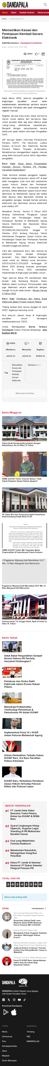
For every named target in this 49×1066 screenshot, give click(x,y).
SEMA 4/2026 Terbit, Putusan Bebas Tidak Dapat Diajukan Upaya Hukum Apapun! (21, 480)
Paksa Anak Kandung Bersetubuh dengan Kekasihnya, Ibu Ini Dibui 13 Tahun (21, 444)
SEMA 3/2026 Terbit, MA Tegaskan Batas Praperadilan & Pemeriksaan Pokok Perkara (22, 551)
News (4, 19)
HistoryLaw (7, 1036)
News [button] (5, 12)
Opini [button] (13, 12)
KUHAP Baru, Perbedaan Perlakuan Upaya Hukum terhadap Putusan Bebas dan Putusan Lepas (24, 783)
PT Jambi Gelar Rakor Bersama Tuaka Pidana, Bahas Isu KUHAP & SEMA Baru (24, 814)
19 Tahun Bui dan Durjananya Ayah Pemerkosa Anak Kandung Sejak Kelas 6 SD (23, 515)
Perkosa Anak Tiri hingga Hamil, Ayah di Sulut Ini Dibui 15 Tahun (24, 622)
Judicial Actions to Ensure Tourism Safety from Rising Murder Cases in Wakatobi (30, 950)
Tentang (30, 1032)
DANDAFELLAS (33, 1041)
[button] (45, 4)
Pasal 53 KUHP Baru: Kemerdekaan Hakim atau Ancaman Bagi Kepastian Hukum (30, 962)
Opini (4, 1051)
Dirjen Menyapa (9, 1060)
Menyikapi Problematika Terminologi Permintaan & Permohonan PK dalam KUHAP (21, 709)
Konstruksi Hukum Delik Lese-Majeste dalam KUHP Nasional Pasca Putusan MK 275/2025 (28, 922)
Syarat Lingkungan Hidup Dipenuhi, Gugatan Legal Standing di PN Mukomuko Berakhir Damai (25, 829)
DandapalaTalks (9, 1046)
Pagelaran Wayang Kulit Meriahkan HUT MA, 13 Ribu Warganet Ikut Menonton (24, 587)
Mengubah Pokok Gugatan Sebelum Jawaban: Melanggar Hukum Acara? (30, 935)
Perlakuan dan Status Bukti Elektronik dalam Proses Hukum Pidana (22, 684)
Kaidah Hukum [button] (26, 12)
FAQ (28, 1036)
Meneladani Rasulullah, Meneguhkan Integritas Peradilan (23, 853)
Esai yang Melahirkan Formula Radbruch (22, 842)
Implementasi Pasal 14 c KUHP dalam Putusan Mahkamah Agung (23, 734)
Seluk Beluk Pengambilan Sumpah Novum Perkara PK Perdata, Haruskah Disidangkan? (24, 166)
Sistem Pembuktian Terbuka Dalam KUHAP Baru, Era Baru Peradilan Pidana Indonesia (24, 758)
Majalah (6, 1056)
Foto (4, 1041)
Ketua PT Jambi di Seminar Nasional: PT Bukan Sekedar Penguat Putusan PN (26, 865)
